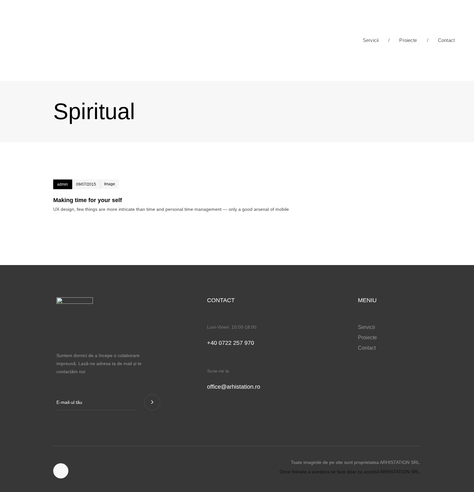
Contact (441, 40)
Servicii (371, 40)
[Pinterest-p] (60, 470)
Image (109, 184)
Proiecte (402, 40)
